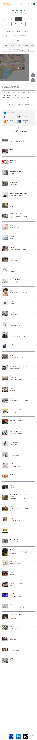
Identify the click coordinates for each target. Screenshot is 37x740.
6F (8, 24)
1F (5, 19)
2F (11, 19)
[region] (18, 40)
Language (33, 1)
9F (28, 24)
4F (25, 19)
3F (18, 19)
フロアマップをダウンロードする (18, 105)
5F (32, 19)
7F (15, 24)
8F (21, 24)
